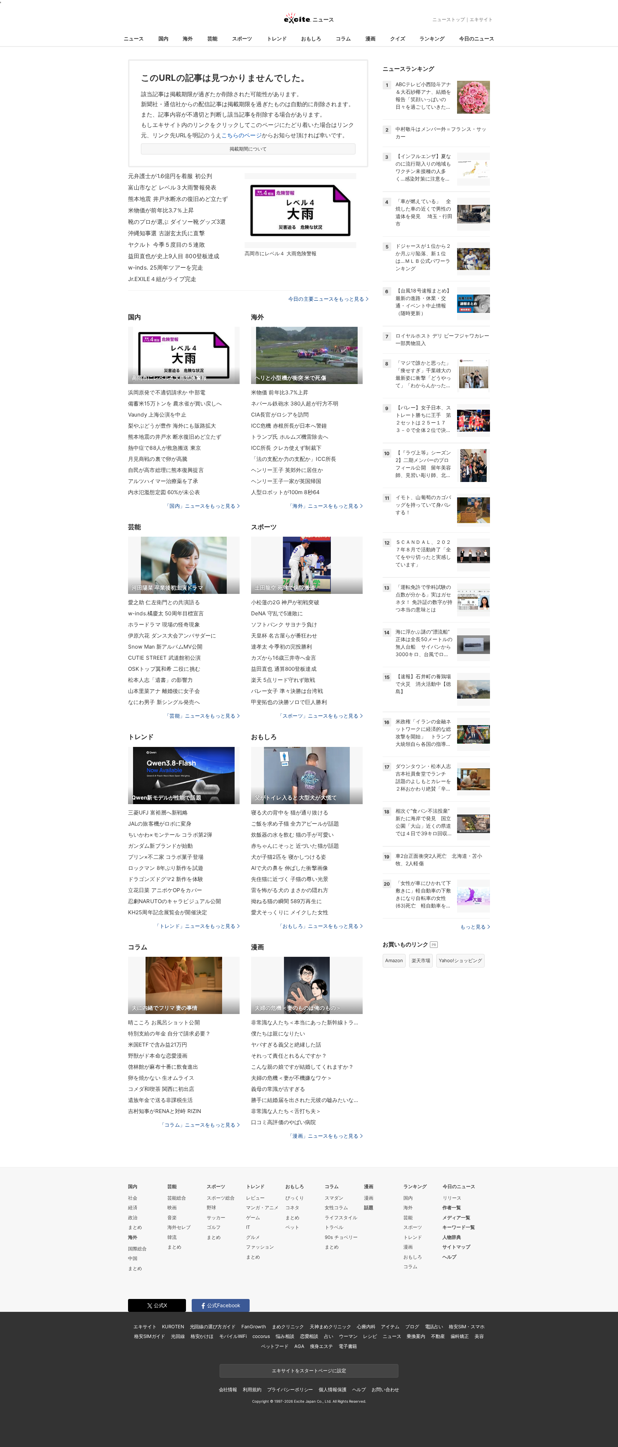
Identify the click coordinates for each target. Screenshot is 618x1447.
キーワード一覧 (458, 1227)
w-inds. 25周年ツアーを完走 (165, 267)
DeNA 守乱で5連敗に (277, 613)
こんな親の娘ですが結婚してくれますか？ (302, 1066)
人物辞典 (451, 1237)
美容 (479, 1336)
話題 (368, 1207)
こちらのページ (241, 135)
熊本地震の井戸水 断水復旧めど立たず (174, 436)
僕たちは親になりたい (278, 1033)
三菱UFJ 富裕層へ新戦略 (158, 812)
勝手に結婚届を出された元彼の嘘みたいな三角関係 (307, 1100)
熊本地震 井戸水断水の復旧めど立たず (178, 198)
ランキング (432, 38)
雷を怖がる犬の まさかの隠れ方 (289, 890)
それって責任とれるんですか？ (289, 1055)
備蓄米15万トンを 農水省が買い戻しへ (175, 403)
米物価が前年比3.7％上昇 (161, 210)
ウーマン (348, 1336)
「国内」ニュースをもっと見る (200, 506)
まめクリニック (288, 1326)
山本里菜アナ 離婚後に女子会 (164, 691)
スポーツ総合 (221, 1198)
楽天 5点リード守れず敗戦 (283, 679)
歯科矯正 (460, 1336)
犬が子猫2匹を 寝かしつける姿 (288, 856)
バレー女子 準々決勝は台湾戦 (287, 691)
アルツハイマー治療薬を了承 (163, 481)
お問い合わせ (385, 1389)
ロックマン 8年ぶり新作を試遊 (165, 868)
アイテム (390, 1326)
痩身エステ (321, 1346)
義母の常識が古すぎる (278, 1089)
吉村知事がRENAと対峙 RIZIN (164, 1111)
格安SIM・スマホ (467, 1326)
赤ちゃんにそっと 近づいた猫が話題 (295, 845)
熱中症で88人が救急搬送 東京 (164, 447)
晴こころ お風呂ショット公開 (164, 1022)
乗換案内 (416, 1336)
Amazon (394, 960)
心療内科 (366, 1326)
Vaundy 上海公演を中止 (157, 414)
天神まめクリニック (330, 1326)
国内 (163, 38)
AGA (299, 1346)
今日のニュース (476, 38)
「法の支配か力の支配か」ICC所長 (293, 459)
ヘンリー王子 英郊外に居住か (287, 470)
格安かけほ (202, 1336)
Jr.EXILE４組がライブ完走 (162, 278)
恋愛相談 (309, 1336)
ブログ (412, 1326)
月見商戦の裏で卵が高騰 (157, 459)
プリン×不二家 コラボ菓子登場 (165, 856)
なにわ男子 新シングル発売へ (164, 702)
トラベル (334, 1227)
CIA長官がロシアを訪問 (280, 414)
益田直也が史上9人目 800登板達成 (173, 256)
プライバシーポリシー (290, 1389)
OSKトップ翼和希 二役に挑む (164, 668)
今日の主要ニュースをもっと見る (326, 299)
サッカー (216, 1217)
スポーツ (242, 38)
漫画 (371, 38)
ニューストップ (448, 19)
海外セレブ (179, 1227)
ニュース (134, 38)
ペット (292, 1227)
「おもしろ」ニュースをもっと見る (318, 926)
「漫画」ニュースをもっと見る (323, 1136)
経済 (132, 1207)
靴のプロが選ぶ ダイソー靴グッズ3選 (177, 221)
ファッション (260, 1247)
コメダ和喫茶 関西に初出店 (161, 1089)
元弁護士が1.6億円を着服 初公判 (170, 175)
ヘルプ (449, 1257)
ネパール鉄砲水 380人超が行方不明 (294, 403)
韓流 (172, 1237)
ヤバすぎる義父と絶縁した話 (286, 1044)
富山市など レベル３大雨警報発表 (172, 187)
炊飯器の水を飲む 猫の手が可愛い (292, 834)
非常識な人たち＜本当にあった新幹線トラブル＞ (307, 1022)
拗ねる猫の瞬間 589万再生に (286, 901)
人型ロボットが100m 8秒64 (285, 492)
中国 (132, 1258)
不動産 (438, 1336)
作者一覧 (451, 1207)
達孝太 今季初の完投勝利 (281, 646)
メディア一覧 (456, 1217)
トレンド (277, 38)
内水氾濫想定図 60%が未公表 (164, 492)
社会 (132, 1198)
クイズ (397, 38)
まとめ (135, 1227)
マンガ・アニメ (262, 1207)
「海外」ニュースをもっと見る (323, 506)
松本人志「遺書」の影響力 (160, 679)
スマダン (334, 1198)
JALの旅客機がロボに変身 (160, 823)
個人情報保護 (332, 1389)
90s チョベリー (341, 1237)
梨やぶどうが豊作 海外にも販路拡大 (172, 425)
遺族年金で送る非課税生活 (160, 1100)
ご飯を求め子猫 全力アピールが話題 (295, 823)
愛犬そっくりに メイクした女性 (289, 912)
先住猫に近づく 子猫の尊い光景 (289, 879)
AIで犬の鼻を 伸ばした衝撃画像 (289, 868)
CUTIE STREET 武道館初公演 (164, 657)
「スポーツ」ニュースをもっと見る (318, 716)
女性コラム (336, 1207)
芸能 (212, 38)
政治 (132, 1217)
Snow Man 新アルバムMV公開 (165, 646)
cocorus (261, 1336)
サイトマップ (456, 1247)
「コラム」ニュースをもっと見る (197, 1125)
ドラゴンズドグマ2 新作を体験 (165, 879)
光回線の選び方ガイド (213, 1326)
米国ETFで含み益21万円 (157, 1044)
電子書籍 (348, 1346)
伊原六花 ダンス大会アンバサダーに (172, 635)
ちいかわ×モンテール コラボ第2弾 (170, 834)
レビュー (255, 1198)
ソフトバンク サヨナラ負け (284, 624)
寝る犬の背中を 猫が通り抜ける (289, 812)
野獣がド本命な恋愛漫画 (157, 1055)
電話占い (434, 1326)
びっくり (294, 1198)
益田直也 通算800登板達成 (284, 668)
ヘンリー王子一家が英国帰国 (286, 481)
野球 (211, 1207)
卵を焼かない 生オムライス (161, 1077)
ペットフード (275, 1346)
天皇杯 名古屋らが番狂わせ (284, 635)
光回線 (178, 1336)
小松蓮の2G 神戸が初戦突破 (285, 602)
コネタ (292, 1207)
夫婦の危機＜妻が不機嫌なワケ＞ (291, 1077)
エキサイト (481, 19)
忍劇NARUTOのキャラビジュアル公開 (174, 901)
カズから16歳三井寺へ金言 (284, 657)
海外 (188, 38)
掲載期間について (248, 149)
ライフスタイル (341, 1217)
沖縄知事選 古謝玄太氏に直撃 (166, 233)
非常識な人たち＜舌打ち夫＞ (286, 1111)
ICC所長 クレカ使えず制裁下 (286, 447)
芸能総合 (176, 1198)
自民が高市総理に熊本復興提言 (166, 470)
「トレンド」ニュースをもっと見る (194, 926)
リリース (452, 1198)
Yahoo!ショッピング (460, 960)
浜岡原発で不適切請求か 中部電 (166, 392)
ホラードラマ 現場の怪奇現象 (164, 624)
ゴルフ (214, 1227)
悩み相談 (285, 1336)
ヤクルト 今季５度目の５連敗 (166, 244)
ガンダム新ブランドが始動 (160, 845)
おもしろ (311, 38)
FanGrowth (253, 1326)
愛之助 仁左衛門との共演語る (164, 602)
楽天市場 (421, 960)
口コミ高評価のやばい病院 (283, 1122)
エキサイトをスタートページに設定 (309, 1370)
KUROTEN (173, 1326)
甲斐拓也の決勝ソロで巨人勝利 (289, 702)
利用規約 (252, 1389)
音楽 (172, 1217)
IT (248, 1227)
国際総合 (137, 1248)
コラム (343, 38)
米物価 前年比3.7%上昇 (280, 392)
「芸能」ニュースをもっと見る (200, 716)
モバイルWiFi (233, 1336)
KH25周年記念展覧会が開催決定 (167, 912)
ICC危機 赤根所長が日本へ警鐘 (289, 425)
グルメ (253, 1237)
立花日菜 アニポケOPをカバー (165, 890)
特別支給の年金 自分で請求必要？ (169, 1033)
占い (328, 1336)
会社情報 (228, 1389)
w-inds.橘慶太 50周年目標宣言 (166, 613)
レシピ (370, 1336)
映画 (172, 1207)
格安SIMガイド (149, 1336)
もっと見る (473, 927)
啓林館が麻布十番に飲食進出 (163, 1066)
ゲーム (253, 1217)
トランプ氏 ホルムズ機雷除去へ (289, 436)
